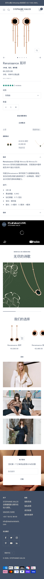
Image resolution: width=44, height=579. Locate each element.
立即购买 (22, 123)
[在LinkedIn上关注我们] (16, 543)
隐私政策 (27, 506)
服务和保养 (28, 515)
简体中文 (7, 553)
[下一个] (40, 57)
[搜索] (9, 10)
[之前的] (4, 57)
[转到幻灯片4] (24, 57)
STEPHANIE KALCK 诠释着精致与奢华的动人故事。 (10, 504)
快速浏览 (22, 147)
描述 (4, 157)
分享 (4, 130)
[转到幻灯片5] (26, 57)
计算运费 (16, 74)
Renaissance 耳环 (14, 345)
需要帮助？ (37, 130)
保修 (4, 212)
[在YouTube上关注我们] (11, 543)
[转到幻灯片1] (17, 57)
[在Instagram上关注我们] (16, 537)
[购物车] (39, 10)
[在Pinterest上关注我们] (5, 543)
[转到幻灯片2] (19, 57)
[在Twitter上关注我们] (11, 537)
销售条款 (27, 502)
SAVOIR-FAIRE (9, 512)
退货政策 (27, 510)
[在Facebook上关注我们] (5, 537)
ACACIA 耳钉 (23, 141)
